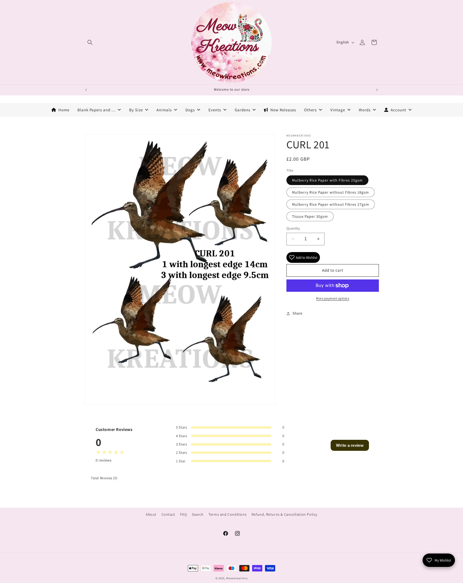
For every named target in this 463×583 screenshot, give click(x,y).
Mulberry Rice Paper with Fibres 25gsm (327, 180)
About (151, 514)
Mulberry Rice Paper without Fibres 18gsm (330, 192)
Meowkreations (237, 578)
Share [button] (298, 313)
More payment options (332, 298)
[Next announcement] (377, 90)
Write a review (350, 445)
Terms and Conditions (227, 514)
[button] (90, 42)
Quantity (293, 228)
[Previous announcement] (86, 90)
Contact (168, 514)
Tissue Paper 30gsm (310, 216)
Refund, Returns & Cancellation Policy (284, 514)
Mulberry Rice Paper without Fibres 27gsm (330, 204)
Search (198, 514)
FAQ (183, 514)
